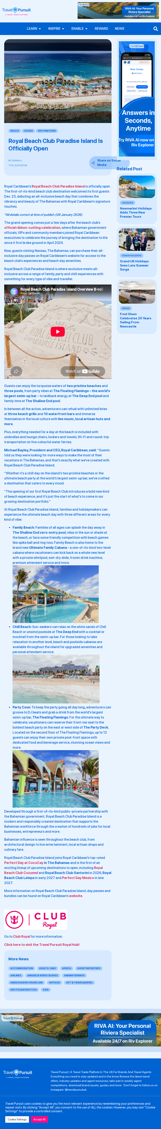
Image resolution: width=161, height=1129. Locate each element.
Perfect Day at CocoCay (23, 863)
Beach (14, 130)
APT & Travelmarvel (79, 982)
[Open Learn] (40, 28)
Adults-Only (47, 968)
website (75, 896)
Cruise (28, 130)
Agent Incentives (88, 968)
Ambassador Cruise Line (26, 982)
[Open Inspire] (63, 28)
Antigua (54, 982)
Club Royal (21, 937)
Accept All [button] (39, 1119)
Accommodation (21, 968)
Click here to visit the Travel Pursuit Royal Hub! (42, 945)
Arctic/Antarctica (23, 989)
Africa (66, 968)
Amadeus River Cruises (42, 975)
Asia (46, 989)
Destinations (47, 130)
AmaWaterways (74, 975)
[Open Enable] (86, 28)
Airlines (15, 975)
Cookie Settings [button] (17, 1119)
